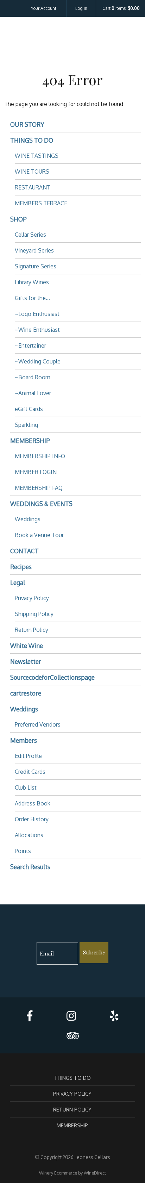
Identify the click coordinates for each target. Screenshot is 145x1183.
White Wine (26, 645)
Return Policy (31, 629)
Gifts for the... (32, 297)
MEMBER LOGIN (36, 471)
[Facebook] (29, 1015)
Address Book (32, 803)
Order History (32, 819)
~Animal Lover (33, 393)
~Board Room (32, 377)
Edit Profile (28, 755)
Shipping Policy (34, 613)
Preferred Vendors (38, 724)
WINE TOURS (32, 171)
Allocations (29, 835)
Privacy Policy (32, 598)
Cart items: (121, 8)
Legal (17, 582)
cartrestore (25, 693)
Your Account (43, 8)
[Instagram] (71, 1015)
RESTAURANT (32, 187)
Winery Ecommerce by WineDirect (72, 1173)
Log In (81, 8)
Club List (26, 787)
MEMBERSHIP (30, 440)
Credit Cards (30, 771)
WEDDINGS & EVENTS (41, 504)
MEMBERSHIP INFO (40, 456)
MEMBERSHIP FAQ (39, 487)
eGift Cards (29, 408)
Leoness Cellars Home (72, 34)
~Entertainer (30, 345)
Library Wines (32, 282)
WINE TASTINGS (36, 155)
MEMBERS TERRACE (41, 203)
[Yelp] (114, 1015)
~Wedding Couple (38, 361)
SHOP (18, 219)
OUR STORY (27, 124)
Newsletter (25, 661)
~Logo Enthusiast (37, 313)
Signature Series (35, 266)
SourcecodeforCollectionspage (52, 677)
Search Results (30, 867)
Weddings (27, 519)
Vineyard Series (34, 250)
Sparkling (26, 424)
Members (23, 740)
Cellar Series (30, 234)
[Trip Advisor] (72, 1035)
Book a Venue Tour (39, 534)
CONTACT (24, 551)
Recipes (21, 567)
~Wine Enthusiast (37, 329)
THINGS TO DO (31, 140)
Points (23, 850)
